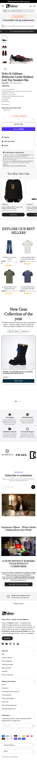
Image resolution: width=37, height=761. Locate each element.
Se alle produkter (7, 657)
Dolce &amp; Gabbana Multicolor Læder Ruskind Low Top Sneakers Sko (18, 27)
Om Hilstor (7, 638)
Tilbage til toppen (18, 603)
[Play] (18, 546)
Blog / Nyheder (6, 668)
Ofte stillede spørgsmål (9, 705)
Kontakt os (5, 688)
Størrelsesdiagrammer (9, 709)
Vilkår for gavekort (7, 675)
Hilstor (7, 756)
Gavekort (4, 671)
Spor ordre (5, 702)
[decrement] (4, 119)
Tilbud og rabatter (7, 664)
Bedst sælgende (7, 661)
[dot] (15, 401)
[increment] (33, 119)
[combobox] (18, 11)
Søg (3, 654)
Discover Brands (18, 16)
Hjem (3, 25)
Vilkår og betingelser (8, 698)
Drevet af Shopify (14, 756)
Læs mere (26, 1)
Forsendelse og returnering (10, 691)
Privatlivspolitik (6, 695)
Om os (4, 685)
